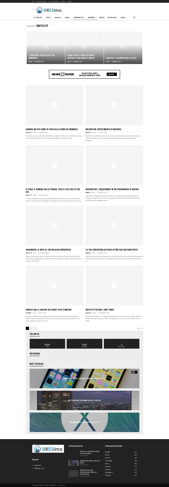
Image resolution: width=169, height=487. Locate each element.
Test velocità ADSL (53, 1)
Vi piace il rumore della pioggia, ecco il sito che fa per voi (53, 190)
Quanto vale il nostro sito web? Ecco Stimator (48, 309)
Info (33, 1)
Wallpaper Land (39, 468)
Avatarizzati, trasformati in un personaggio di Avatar (112, 189)
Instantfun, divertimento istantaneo (103, 129)
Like (47, 339)
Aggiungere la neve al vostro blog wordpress (48, 249)
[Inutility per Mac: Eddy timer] (114, 286)
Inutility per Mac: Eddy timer (100, 309)
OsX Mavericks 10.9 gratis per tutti (84, 422)
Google (57, 17)
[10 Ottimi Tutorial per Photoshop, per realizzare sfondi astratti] (73, 472)
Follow (84, 339)
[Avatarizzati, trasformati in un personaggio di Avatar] (114, 165)
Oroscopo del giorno (41, 1)
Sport (67, 17)
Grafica (88, 192)
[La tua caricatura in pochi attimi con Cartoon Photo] (114, 226)
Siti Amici (69, 1)
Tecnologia (111, 17)
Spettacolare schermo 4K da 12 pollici (84, 400)
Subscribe (122, 339)
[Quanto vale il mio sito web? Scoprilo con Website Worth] (84, 47)
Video (123, 17)
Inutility (29, 132)
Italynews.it (37, 465)
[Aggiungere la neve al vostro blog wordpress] (54, 226)
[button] (134, 18)
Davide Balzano (61, 485)
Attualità (38, 17)
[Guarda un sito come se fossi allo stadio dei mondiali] (54, 105)
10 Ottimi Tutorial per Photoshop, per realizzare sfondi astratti (88, 472)
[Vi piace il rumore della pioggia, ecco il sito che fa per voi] (54, 165)
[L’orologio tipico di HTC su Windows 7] (46, 47)
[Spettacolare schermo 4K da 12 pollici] (73, 462)
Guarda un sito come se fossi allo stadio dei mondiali (52, 129)
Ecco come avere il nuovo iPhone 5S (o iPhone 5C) (84, 378)
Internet (91, 17)
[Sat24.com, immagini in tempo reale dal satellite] (73, 453)
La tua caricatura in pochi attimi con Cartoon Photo (112, 249)
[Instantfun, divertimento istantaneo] (114, 105)
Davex (34, 132)
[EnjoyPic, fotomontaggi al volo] (123, 47)
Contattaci (63, 1)
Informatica (78, 17)
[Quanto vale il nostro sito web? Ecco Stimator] (54, 286)
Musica (101, 17)
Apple (48, 17)
